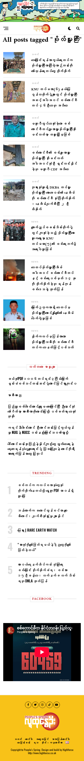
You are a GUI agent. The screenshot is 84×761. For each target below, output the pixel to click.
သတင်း (18, 739)
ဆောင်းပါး (29, 739)
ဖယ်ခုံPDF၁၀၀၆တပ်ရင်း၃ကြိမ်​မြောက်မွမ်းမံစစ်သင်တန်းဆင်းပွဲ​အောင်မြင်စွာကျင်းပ (42, 381)
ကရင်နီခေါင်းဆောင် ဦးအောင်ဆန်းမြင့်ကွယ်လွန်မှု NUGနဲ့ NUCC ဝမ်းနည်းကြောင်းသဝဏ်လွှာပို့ (41, 430)
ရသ (35, 742)
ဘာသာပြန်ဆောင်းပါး (61, 739)
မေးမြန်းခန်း (23, 742)
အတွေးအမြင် (42, 739)
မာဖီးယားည (14, 395)
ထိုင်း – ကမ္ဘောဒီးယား (51, 742)
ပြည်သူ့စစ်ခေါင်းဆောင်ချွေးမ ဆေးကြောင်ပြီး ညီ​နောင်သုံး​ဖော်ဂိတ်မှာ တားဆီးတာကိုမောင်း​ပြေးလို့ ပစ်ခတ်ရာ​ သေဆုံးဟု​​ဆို (42, 411)
